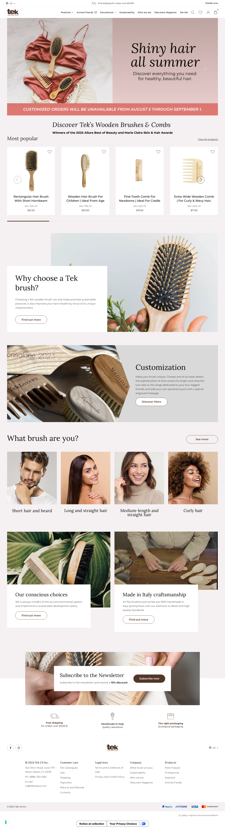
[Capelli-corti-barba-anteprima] (32, 478)
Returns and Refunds (72, 787)
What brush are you (141, 767)
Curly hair (193, 510)
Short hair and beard (32, 510)
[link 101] (10, 748)
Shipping (65, 777)
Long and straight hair (85, 510)
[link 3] (208, 12)
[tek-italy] (13, 10)
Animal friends (173, 782)
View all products (208, 139)
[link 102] (18, 748)
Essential (170, 777)
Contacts (65, 792)
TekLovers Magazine (141, 782)
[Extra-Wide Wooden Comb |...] (194, 170)
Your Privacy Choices (123, 823)
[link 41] (200, 12)
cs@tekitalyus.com (36, 785)
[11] (6, 822)
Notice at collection (91, 823)
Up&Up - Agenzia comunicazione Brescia (199, 815)
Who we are (137, 777)
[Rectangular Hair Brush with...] (31, 170)
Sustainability (137, 772)
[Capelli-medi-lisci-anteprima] (139, 478)
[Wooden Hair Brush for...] (85, 170)
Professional (172, 772)
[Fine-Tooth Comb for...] (139, 170)
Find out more (31, 319)
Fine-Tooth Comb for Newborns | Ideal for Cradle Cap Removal (139, 201)
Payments (66, 782)
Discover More (151, 401)
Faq (62, 772)
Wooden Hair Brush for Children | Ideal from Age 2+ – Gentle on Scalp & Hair (85, 201)
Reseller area (211, 3)
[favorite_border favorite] (49, 152)
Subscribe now (149, 678)
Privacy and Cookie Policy (109, 776)
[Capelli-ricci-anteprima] (193, 478)
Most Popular (172, 767)
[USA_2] (112, 66)
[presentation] (23, 67)
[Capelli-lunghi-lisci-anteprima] (86, 478)
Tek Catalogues (69, 767)
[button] (202, 439)
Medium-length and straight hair (139, 512)
